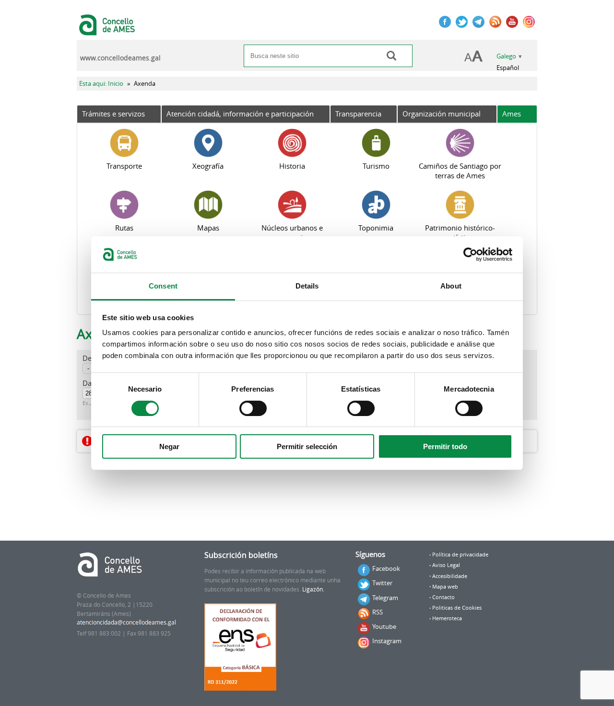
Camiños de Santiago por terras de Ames (460, 170)
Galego (506, 56)
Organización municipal (441, 113)
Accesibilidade (449, 576)
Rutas (124, 227)
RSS (377, 612)
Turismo (376, 166)
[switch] (253, 408)
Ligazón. (313, 589)
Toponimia (375, 227)
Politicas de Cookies (457, 607)
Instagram (386, 641)
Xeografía (208, 166)
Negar (169, 446)
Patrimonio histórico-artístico (460, 232)
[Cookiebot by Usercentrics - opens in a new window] (470, 254)
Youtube (384, 626)
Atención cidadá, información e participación (240, 113)
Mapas (208, 227)
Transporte (124, 166)
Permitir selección (307, 446)
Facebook (386, 568)
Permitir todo (445, 446)
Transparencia (358, 113)
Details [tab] (307, 286)
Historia (292, 166)
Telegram (385, 597)
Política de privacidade (460, 554)
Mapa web (445, 586)
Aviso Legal (446, 565)
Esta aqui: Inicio (101, 84)
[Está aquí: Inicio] (108, 31)
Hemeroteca (447, 618)
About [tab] (450, 286)
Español (507, 68)
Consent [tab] (163, 286)
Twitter (382, 583)
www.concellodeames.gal (120, 58)
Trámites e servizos (113, 113)
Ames (511, 113)
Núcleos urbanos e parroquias (292, 232)
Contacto (443, 597)
